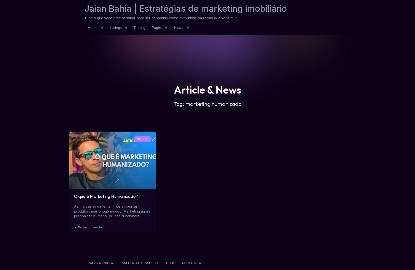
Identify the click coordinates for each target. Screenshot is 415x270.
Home (92, 27)
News (178, 27)
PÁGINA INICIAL (101, 263)
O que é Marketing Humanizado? (106, 196)
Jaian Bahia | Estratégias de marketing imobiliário (185, 8)
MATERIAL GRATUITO (141, 263)
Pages (157, 27)
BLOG (171, 263)
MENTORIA (191, 263)
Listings (116, 27)
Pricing (139, 27)
